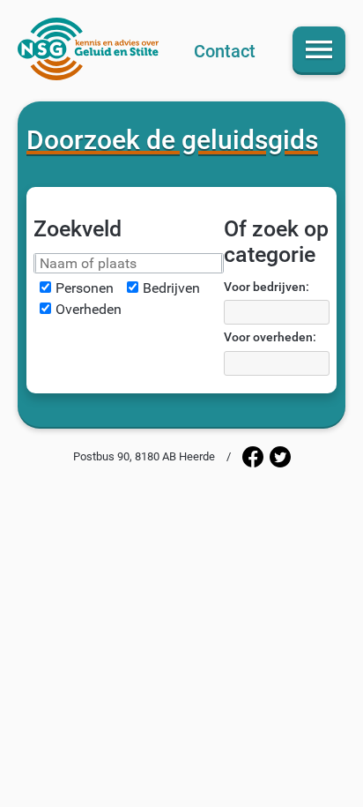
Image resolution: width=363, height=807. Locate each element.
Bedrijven (171, 288)
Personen (85, 288)
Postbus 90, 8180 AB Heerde (144, 456)
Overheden (89, 309)
